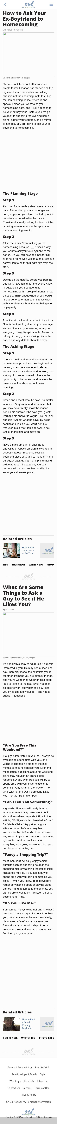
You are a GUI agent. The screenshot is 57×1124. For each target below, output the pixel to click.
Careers (27, 1088)
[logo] (28, 4)
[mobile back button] (5, 4)
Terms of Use (41, 1088)
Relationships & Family (24, 1074)
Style (42, 1074)
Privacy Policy (28, 1094)
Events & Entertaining (19, 1067)
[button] (5, 4)
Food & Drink (42, 1067)
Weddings (15, 1081)
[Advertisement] (28, 160)
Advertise (42, 1081)
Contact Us (13, 1088)
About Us (29, 1081)
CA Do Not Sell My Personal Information (28, 1101)
